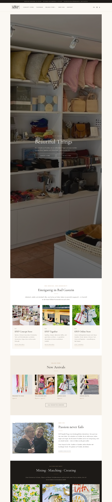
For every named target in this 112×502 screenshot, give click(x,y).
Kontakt (70, 7)
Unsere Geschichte (64, 451)
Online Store (50, 7)
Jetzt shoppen (79, 344)
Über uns (61, 7)
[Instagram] (97, 7)
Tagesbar (39, 7)
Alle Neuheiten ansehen (56, 405)
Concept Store (28, 7)
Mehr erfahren (19, 344)
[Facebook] (99, 7)
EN (94, 7)
